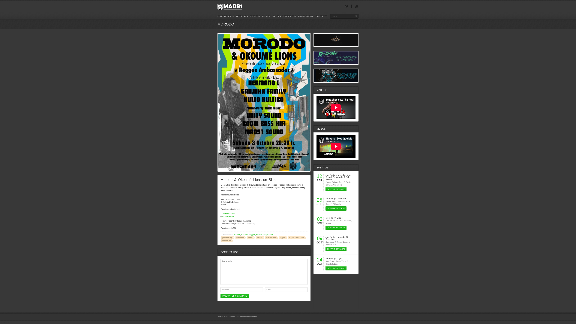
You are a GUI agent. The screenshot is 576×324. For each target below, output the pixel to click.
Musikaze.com (228, 216)
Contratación (226, 16)
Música (266, 16)
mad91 (250, 238)
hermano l (240, 238)
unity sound (226, 241)
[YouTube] (356, 6)
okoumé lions (271, 238)
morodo (259, 238)
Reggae (252, 235)
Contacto (321, 16)
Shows (259, 235)
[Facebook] (351, 6)
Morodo (237, 235)
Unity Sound (268, 235)
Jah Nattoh (331, 175)
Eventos (255, 16)
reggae (282, 238)
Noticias (244, 235)
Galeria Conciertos (284, 16)
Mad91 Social (306, 16)
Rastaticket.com (228, 214)
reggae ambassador (296, 238)
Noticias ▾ (242, 16)
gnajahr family (227, 238)
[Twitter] (346, 6)
